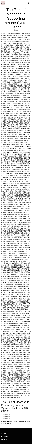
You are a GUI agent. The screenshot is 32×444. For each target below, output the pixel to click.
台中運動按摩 (24, 111)
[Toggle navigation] (28, 3)
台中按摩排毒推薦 (12, 202)
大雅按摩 (8, 263)
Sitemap (3, 433)
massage (17, 236)
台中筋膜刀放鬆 (25, 84)
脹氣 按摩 (15, 310)
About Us (4, 439)
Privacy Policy (5, 436)
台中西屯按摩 (8, 286)
